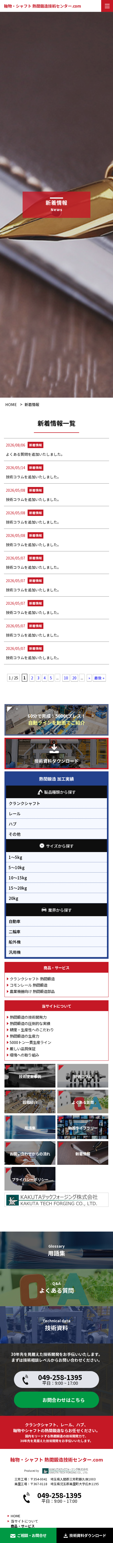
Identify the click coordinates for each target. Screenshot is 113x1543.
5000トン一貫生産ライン (30, 1042)
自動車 (14, 921)
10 (66, 677)
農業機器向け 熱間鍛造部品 (32, 991)
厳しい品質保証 (22, 1048)
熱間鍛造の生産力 (24, 1036)
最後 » (99, 677)
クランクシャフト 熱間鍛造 (32, 978)
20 (74, 677)
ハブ (13, 824)
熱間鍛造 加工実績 (56, 779)
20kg (13, 898)
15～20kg (18, 888)
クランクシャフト (24, 803)
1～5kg (15, 857)
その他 (14, 834)
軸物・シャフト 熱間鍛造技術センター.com (42, 6)
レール (14, 813)
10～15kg (18, 877)
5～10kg (16, 867)
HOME (11, 404)
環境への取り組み (24, 1055)
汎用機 (14, 952)
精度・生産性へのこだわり (32, 1029)
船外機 (14, 942)
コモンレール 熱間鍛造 (28, 985)
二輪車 (14, 931)
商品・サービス (56, 967)
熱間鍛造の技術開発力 (28, 1017)
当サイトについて (56, 1006)
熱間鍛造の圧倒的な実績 (30, 1023)
